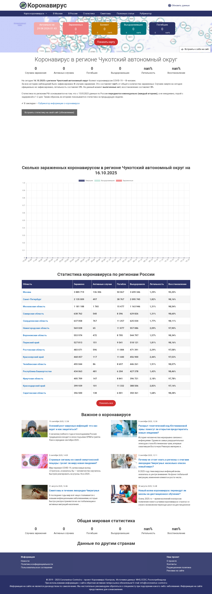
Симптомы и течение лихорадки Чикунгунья (74, 490)
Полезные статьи (125, 13)
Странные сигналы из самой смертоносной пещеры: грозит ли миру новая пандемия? (74, 461)
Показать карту (106, 41)
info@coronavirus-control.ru (153, 583)
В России (72, 13)
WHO (138, 579)
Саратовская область (34, 393)
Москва (27, 292)
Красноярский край (33, 357)
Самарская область (33, 313)
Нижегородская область (36, 328)
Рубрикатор (146, 13)
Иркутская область (33, 378)
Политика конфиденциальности (37, 564)
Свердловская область (35, 321)
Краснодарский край (34, 386)
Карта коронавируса (34, 13)
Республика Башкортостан (37, 371)
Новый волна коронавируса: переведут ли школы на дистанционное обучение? (162, 492)
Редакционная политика (179, 567)
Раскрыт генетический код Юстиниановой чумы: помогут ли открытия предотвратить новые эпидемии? (163, 429)
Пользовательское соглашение (36, 567)
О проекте (172, 561)
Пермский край (31, 342)
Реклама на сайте (175, 570)
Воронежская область (35, 335)
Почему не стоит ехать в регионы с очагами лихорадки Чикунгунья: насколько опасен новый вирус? (163, 463)
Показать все (106, 403)
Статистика (89, 13)
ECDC (144, 579)
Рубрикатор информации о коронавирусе (59, 103)
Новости (25, 561)
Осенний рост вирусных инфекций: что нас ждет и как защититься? (73, 427)
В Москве (58, 13)
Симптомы (105, 13)
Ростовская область (34, 349)
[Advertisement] (106, 139)
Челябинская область (34, 364)
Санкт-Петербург (32, 299)
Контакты (172, 564)
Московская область (34, 306)
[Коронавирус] (23, 5)
